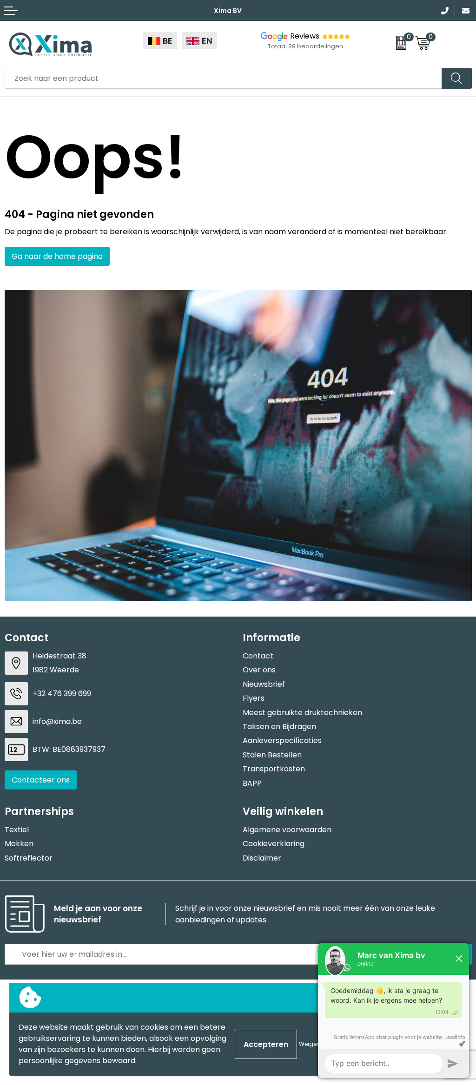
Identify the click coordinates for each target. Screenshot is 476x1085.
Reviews (304, 36)
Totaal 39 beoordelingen (305, 46)
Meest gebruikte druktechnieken (302, 712)
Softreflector (29, 858)
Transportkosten (274, 768)
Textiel (17, 829)
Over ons (259, 669)
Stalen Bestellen (272, 755)
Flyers (253, 698)
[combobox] (223, 78)
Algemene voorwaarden (287, 829)
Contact (258, 656)
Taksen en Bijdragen (279, 726)
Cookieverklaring (273, 843)
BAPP (252, 783)
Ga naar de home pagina (57, 256)
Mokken (19, 843)
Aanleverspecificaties (282, 740)
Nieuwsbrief (264, 684)
